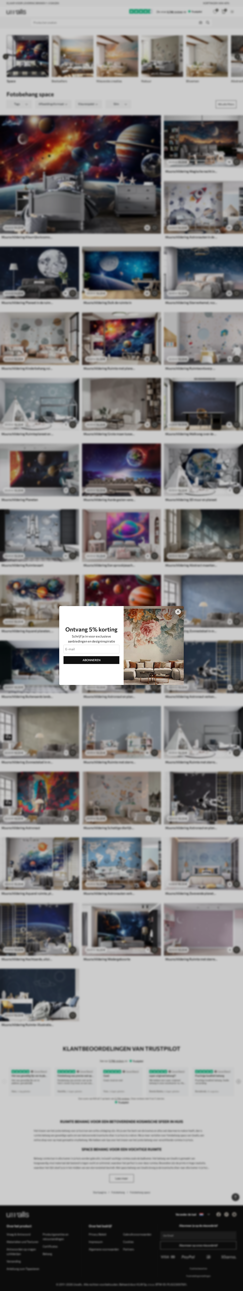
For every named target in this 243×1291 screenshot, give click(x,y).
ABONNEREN (92, 660)
